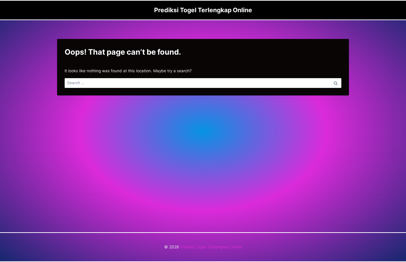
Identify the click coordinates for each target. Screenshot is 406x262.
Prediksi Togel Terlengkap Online (211, 247)
